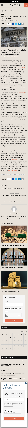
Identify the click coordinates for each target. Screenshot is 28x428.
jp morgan (15, 174)
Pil (7, 71)
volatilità (25, 118)
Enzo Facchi (4, 20)
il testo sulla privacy (15, 309)
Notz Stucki (21, 174)
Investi (2, 14)
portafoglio (15, 159)
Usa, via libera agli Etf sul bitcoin (10, 291)
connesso (9, 188)
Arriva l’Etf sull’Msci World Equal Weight (12, 245)
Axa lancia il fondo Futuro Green (14, 202)
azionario (3, 174)
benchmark (22, 92)
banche (9, 174)
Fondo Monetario (22, 67)
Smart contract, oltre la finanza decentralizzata (13, 361)
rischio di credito (12, 170)
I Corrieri (14, 5)
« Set (2, 350)
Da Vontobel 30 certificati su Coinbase (14, 195)
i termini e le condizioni (12, 405)
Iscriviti (14, 320)
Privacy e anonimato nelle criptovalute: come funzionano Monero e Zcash (13, 374)
